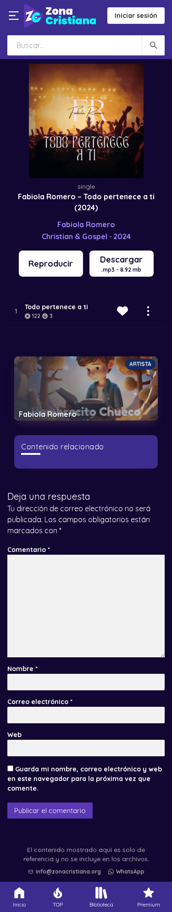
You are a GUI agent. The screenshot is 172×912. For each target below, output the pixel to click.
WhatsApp (130, 871)
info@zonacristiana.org (68, 871)
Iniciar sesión (136, 15)
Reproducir (50, 263)
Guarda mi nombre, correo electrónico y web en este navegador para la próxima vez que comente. (84, 778)
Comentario (28, 550)
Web (14, 735)
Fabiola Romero (86, 224)
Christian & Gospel (74, 236)
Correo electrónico (39, 702)
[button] (88, 848)
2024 (122, 236)
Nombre (22, 669)
